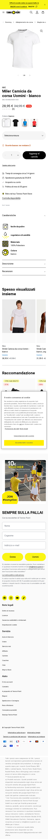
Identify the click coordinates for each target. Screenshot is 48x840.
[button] (3, 12)
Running (8, 22)
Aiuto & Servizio (8, 637)
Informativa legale (33, 732)
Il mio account (7, 682)
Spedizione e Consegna (10, 701)
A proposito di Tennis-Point (11, 691)
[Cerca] (31, 12)
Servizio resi (6, 646)
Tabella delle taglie (8, 165)
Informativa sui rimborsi (36, 736)
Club (3, 665)
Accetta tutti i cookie (24, 443)
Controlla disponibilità (11, 198)
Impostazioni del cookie (24, 436)
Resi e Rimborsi (7, 705)
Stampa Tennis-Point (9, 715)
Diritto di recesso (8, 611)
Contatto (5, 687)
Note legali (24, 429)
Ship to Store (6, 670)
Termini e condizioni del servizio (14, 736)
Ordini (4, 642)
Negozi (4, 696)
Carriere (5, 656)
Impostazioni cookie (9, 625)
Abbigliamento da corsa (24, 22)
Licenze (5, 615)
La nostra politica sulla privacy (13, 575)
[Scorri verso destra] (30, 75)
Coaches (5, 660)
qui (20, 424)
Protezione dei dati (12, 429)
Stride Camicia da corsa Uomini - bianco (15, 350)
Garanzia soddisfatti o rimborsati (14, 620)
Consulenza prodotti (9, 710)
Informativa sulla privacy (17, 732)
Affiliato (5, 651)
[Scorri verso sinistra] (18, 75)
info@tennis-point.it (36, 567)
